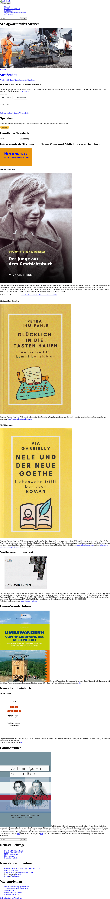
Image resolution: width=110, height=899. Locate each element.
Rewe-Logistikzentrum (25, 872)
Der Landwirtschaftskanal (13, 892)
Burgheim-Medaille (11, 858)
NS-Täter (14, 870)
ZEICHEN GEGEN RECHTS (14, 850)
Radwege (3, 113)
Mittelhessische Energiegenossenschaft (17, 887)
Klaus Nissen (14, 80)
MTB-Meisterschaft (11, 854)
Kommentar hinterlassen (27, 80)
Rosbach (18, 874)
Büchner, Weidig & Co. (12, 9)
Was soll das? (8, 14)
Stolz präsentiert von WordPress (11, 898)
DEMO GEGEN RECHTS (13, 852)
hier (21, 742)
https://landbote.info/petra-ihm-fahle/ (20, 419)
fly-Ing (6, 876)
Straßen (9, 113)
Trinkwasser (15, 876)
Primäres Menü (5, 3)
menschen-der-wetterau (29, 601)
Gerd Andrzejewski (11, 868)
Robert (6, 870)
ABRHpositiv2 (9, 872)
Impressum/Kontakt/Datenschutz (15, 13)
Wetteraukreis (23, 113)
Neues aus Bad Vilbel (11, 894)
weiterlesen (24, 91)
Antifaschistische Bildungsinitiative (16, 888)
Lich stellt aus (9, 856)
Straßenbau (8, 75)
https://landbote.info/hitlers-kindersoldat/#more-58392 (39, 295)
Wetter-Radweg (9, 890)
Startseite (7, 7)
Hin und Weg (8, 11)
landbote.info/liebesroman (85, 545)
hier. (80, 683)
